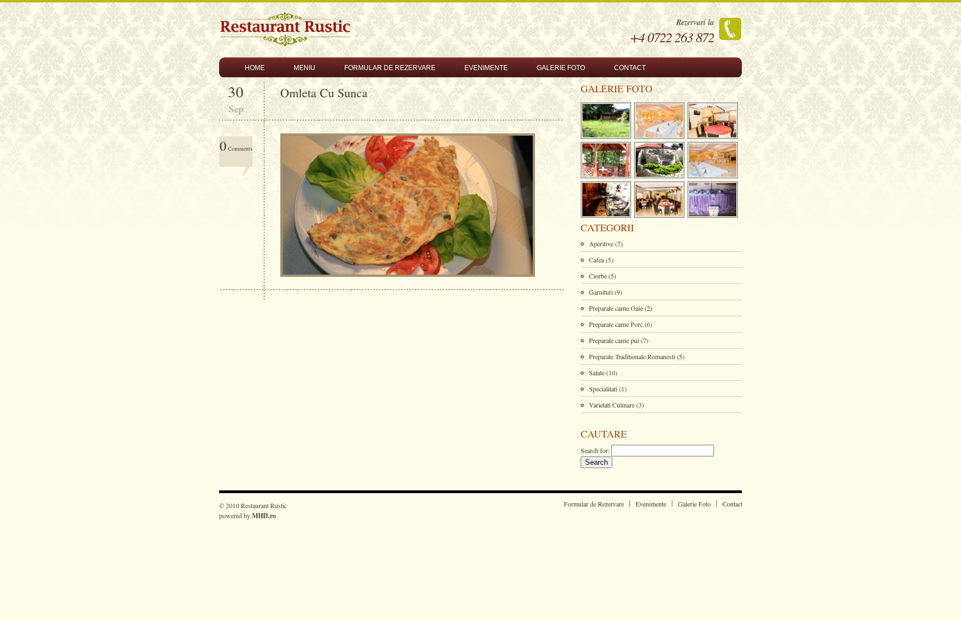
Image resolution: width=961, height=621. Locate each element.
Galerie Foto (561, 68)
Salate (597, 372)
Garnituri (601, 291)
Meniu (304, 68)
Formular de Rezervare (389, 68)
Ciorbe (598, 275)
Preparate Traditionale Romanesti (632, 356)
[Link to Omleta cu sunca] (410, 280)
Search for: (595, 450)
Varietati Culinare (612, 404)
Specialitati (603, 388)
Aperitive (601, 243)
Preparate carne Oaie (616, 308)
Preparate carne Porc (616, 324)
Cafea (596, 259)
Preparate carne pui (614, 340)
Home (255, 68)
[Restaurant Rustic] (285, 43)
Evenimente (486, 68)
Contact (630, 68)
